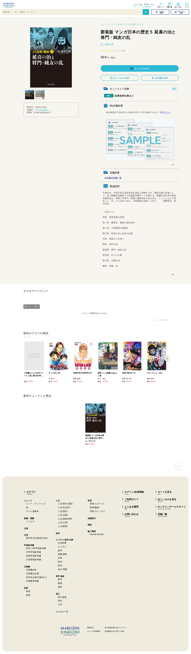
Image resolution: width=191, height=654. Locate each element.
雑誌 (90, 524)
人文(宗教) (63, 514)
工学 (60, 604)
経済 (60, 565)
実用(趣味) (95, 507)
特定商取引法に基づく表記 (114, 631)
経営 (60, 550)
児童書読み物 (32, 573)
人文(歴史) (63, 511)
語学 (58, 533)
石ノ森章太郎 (107, 44)
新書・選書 (29, 518)
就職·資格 (62, 553)
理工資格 (62, 596)
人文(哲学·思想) (65, 503)
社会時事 (62, 542)
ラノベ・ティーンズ (35, 503)
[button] (180, 12)
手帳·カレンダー (97, 511)
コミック (105, 24)
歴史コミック (138, 24)
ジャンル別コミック (120, 24)
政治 (60, 561)
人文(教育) (63, 526)
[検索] (146, 12)
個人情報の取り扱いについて (115, 627)
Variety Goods (97, 534)
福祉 (60, 586)
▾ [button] (16, 11)
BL (27, 507)
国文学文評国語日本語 (37, 537)
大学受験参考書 (33, 559)
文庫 (26, 528)
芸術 (26, 588)
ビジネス (62, 546)
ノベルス (30, 521)
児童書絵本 (31, 569)
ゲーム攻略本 (32, 511)
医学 (60, 579)
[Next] (167, 358)
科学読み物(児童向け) (36, 577)
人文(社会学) (64, 507)
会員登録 (146, 6)
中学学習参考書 (33, 551)
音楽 (28, 591)
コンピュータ (62, 611)
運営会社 (90, 627)
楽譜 (28, 594)
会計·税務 (62, 569)
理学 (60, 600)
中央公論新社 (41, 109)
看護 (60, 583)
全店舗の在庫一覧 (113, 177)
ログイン (136, 6)
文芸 (26, 534)
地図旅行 (92, 518)
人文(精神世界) (65, 518)
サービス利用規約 (93, 631)
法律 (60, 557)
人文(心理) (63, 522)
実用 (90, 500)
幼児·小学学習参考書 (36, 548)
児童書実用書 (32, 580)
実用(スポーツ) (97, 503)
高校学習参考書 (33, 555)
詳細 (174, 89)
